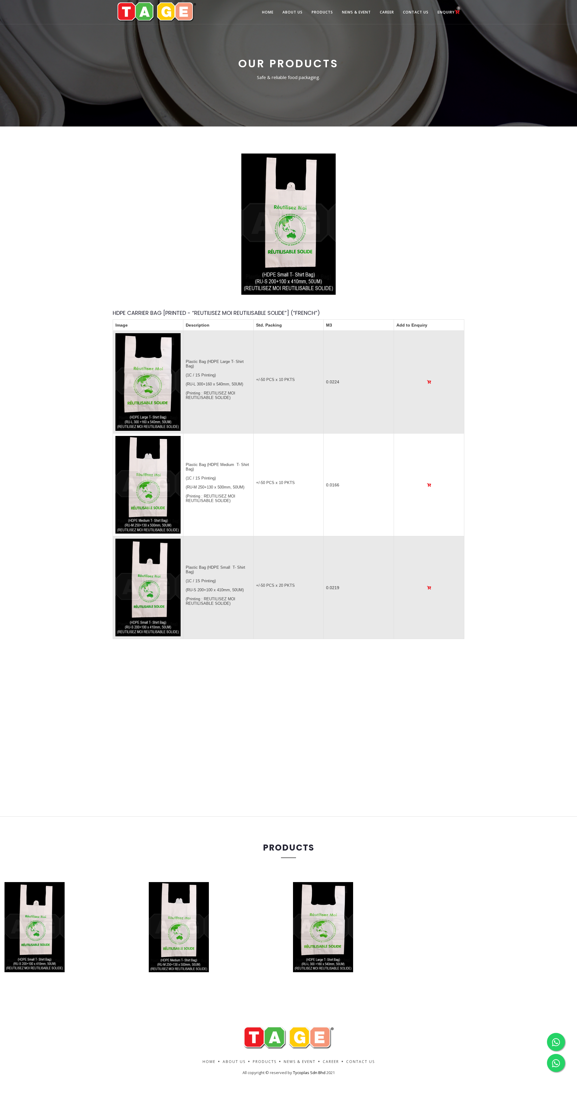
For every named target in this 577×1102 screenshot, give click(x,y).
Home (267, 12)
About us (234, 1061)
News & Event (356, 12)
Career (387, 12)
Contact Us (416, 12)
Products (322, 12)
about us (292, 12)
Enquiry (449, 10)
